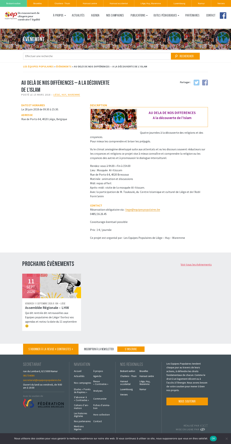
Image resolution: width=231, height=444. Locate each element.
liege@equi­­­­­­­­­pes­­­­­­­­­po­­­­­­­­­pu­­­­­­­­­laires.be (142, 209)
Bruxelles (37, 3)
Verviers (221, 3)
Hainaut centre (90, 3)
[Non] (226, 438)
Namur (201, 3)
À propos (58, 15)
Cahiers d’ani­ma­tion (81, 406)
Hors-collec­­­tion (101, 414)
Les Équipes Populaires (38, 66)
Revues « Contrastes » (143, 23)
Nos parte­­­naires (82, 421)
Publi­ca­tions (138, 15)
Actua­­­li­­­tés (78, 15)
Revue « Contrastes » (100, 383)
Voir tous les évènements (196, 264)
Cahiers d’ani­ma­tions (166, 23)
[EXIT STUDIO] (204, 425)
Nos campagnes (115, 15)
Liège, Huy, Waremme (151, 3)
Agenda (95, 15)
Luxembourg (179, 3)
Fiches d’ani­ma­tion (101, 406)
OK (213, 438)
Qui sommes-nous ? (63, 23)
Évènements (64, 66)
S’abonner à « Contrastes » (51, 349)
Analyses (98, 390)
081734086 (28, 375)
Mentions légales (79, 428)
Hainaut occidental (119, 3)
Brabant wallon (13, 3)
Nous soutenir (187, 401)
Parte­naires (192, 15)
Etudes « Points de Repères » (82, 391)
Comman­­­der (100, 398)
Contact (210, 15)
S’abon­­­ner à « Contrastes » (81, 399)
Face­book (223, 15)
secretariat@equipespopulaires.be (42, 380)
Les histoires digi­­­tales (80, 415)
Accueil (78, 371)
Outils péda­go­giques (165, 15)
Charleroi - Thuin (62, 3)
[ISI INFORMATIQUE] (204, 429)
